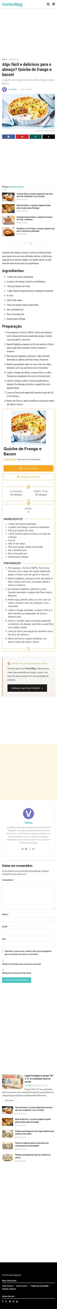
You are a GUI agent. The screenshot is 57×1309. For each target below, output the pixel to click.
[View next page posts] (31, 243)
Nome (5, 914)
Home (4, 59)
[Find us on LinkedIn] (17, 1301)
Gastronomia (14, 59)
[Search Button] (48, 4)
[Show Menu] (53, 4)
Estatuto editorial (8, 1289)
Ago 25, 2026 (22, 222)
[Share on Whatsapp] (35, 136)
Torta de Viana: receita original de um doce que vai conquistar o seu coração (34, 1108)
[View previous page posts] (26, 243)
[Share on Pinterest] (22, 136)
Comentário (8, 880)
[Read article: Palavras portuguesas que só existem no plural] (7, 1157)
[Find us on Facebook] (2, 1301)
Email (5, 926)
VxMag (13, 89)
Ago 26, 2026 (22, 199)
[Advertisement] (28, 771)
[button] (5, 459)
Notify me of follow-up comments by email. (21, 964)
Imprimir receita (30, 468)
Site (4, 939)
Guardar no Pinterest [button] (30, 477)
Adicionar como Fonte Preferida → (27, 688)
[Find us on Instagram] (13, 1301)
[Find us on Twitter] (6, 1301)
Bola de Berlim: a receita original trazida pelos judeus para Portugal (33, 1120)
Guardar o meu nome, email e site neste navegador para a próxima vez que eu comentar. (28, 952)
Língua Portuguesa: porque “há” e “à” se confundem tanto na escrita (39, 1078)
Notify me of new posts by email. (17, 973)
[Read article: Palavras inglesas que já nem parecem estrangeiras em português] (7, 1146)
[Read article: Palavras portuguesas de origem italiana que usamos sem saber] (7, 1134)
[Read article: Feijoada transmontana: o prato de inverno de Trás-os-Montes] (8, 220)
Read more (11, 1100)
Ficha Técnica (7, 1286)
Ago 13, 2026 (26, 89)
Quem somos (21, 1286)
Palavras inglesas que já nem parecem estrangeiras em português (32, 1144)
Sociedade (9, 1077)
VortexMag (12, 4)
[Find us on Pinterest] (10, 1301)
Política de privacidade (40, 1286)
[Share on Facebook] (8, 136)
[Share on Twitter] (48, 136)
